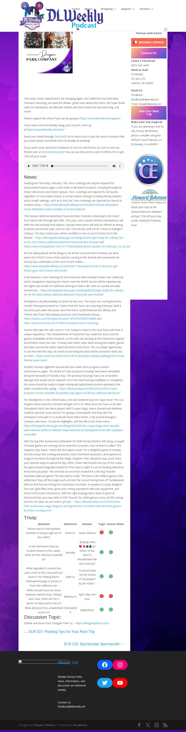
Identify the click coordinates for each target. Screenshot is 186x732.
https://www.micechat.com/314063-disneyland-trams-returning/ (61, 323)
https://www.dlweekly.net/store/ (45, 129)
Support (126, 9)
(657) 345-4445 (140, 65)
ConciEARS (60, 136)
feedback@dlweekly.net (145, 99)
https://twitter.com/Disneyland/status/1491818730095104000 (60, 318)
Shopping (107, 9)
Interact (145, 9)
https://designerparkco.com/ (92, 623)
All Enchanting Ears (53, 152)
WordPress (80, 725)
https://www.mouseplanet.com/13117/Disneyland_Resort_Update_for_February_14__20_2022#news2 (83, 246)
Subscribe (78, 19)
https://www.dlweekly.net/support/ (100, 118)
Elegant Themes (44, 725)
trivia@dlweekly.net (150, 104)
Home (76, 9)
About (88, 9)
